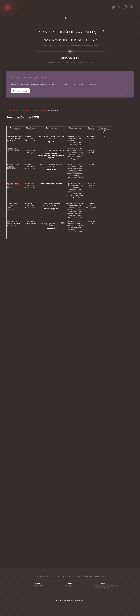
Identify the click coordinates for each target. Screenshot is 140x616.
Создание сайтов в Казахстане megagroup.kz (70, 601)
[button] (20, 90)
